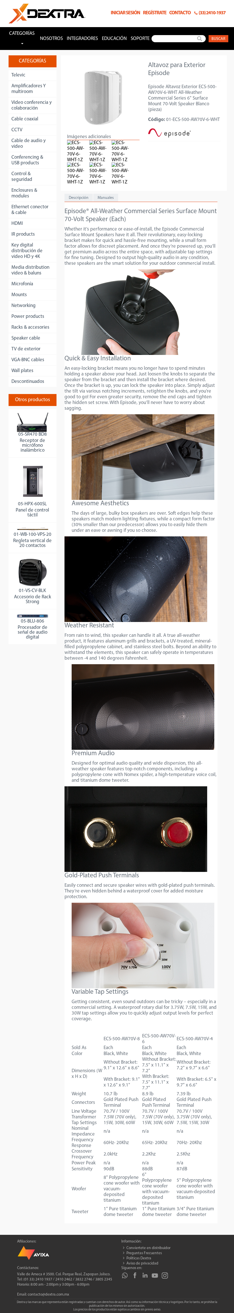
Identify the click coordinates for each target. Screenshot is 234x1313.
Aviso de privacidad (142, 1263)
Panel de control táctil (32, 513)
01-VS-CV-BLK (32, 590)
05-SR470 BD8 (32, 434)
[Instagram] (164, 1275)
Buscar (218, 39)
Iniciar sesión (125, 13)
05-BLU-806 (32, 621)
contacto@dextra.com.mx (48, 1294)
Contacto (180, 13)
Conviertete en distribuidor (148, 1248)
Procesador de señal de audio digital (32, 632)
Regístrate (154, 13)
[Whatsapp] (124, 1275)
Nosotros (51, 38)
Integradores (82, 38)
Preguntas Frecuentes (144, 1253)
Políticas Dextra (138, 1258)
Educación (114, 38)
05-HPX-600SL (32, 504)
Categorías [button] (22, 33)
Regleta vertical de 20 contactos (32, 543)
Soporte (140, 38)
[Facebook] (134, 1275)
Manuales (106, 198)
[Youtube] (154, 1275)
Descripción (78, 198)
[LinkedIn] (144, 1275)
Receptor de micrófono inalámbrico (32, 445)
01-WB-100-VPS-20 (32, 534)
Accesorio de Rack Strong (32, 599)
